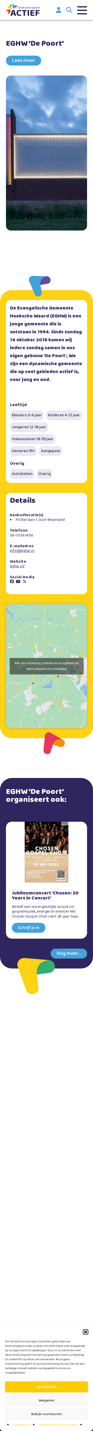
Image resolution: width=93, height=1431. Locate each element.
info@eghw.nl (22, 551)
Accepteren (46, 1387)
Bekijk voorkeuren (46, 1414)
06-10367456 (21, 535)
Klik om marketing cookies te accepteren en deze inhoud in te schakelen (47, 666)
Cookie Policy (22, 1425)
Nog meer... (69, 953)
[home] (23, 10)
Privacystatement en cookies (58, 1425)
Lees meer (23, 60)
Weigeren (47, 1400)
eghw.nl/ (17, 566)
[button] (85, 1331)
